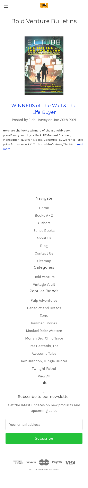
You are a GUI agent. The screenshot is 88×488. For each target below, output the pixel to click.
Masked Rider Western (44, 330)
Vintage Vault (44, 284)
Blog (44, 245)
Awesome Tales (44, 353)
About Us (44, 238)
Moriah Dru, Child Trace (44, 338)
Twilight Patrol (44, 368)
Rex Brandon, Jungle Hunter (44, 361)
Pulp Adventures (44, 300)
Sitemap (44, 261)
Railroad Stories (44, 323)
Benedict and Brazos (44, 308)
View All (44, 376)
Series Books (44, 230)
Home (44, 208)
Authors (44, 223)
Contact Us (44, 253)
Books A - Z (44, 215)
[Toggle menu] (5, 5)
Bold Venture (44, 277)
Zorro (44, 315)
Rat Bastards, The (44, 346)
